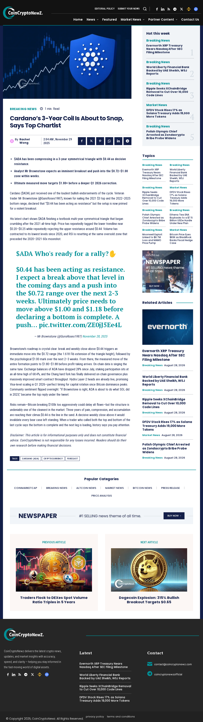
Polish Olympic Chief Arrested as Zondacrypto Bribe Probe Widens (165, 134)
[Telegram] (174, 9)
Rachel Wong (24, 141)
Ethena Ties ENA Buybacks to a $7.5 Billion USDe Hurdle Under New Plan (181, 219)
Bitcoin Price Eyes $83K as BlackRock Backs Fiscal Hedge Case (181, 239)
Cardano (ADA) (30, 458)
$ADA (24, 253)
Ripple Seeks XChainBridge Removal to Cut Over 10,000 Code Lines (167, 91)
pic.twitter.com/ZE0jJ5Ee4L (80, 325)
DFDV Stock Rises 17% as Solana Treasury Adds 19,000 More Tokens (168, 113)
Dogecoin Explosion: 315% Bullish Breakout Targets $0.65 (149, 600)
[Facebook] (157, 9)
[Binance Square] (189, 9)
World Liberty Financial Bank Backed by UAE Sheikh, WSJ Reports (167, 70)
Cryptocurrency (53, 458)
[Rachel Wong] (12, 141)
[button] (144, 8)
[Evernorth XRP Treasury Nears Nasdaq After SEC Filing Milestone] (167, 327)
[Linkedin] (118, 141)
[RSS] (169, 9)
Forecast (72, 458)
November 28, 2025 (94, 336)
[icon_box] (169, 663)
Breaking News (23, 108)
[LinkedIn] (162, 9)
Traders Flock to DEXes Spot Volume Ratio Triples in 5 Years (54, 600)
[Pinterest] (100, 141)
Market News (156, 105)
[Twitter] (182, 9)
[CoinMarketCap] (196, 9)
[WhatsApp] (109, 141)
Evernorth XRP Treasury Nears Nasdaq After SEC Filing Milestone (164, 49)
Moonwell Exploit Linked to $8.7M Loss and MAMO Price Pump (152, 239)
